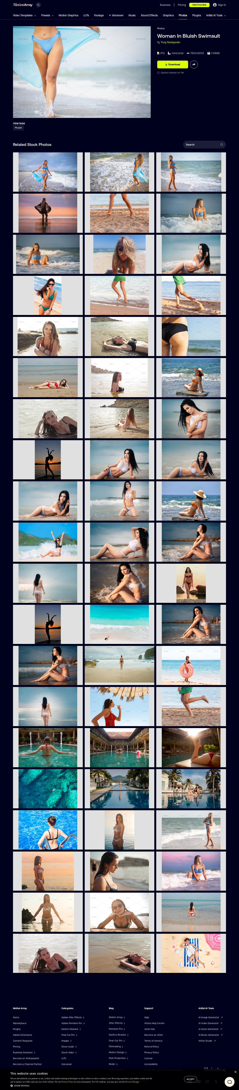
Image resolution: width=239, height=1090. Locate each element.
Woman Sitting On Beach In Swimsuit (36, 269)
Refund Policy (151, 1046)
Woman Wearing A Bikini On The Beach (108, 475)
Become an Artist (153, 1035)
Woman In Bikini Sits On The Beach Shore (181, 557)
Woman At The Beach (99, 351)
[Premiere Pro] (124, 1029)
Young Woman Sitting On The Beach (106, 434)
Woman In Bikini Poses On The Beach (179, 475)
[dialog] (119, 1079)
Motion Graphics (68, 15)
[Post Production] (127, 1058)
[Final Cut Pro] (123, 1041)
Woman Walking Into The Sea (103, 187)
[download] (77, 187)
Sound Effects (149, 15)
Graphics (168, 15)
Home (16, 1017)
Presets (46, 15)
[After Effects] (124, 1023)
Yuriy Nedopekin (170, 42)
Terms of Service (153, 1040)
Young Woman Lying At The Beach (34, 434)
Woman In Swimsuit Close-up (174, 351)
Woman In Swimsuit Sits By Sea (176, 228)
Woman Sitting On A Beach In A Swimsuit (181, 886)
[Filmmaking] (122, 1046)
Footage (99, 15)
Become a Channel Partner (27, 1064)
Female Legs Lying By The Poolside (177, 763)
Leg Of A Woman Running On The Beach (109, 310)
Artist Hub (149, 1029)
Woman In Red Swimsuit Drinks (104, 721)
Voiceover (118, 15)
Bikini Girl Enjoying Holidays (30, 557)
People (18, 127)
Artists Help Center (154, 1023)
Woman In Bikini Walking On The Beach (37, 598)
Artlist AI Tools (214, 15)
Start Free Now (199, 5)
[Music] (116, 1064)
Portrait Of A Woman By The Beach (34, 351)
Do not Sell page (132, 1082)
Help (146, 1017)
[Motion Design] (125, 1052)
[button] (82, 1086)
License (148, 1058)
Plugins (196, 15)
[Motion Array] (124, 1017)
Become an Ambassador (26, 1058)
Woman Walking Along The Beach (34, 187)
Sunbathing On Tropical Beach (103, 639)
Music (132, 15)
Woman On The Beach (28, 392)
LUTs (86, 15)
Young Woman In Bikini (28, 310)
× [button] (235, 1072)
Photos (183, 15)
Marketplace (19, 1023)
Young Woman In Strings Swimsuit (177, 598)
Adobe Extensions (22, 1035)
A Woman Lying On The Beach (175, 968)
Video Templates (23, 15)
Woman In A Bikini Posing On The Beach (180, 269)
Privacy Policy (151, 1052)
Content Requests (22, 1040)
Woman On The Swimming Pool (32, 845)
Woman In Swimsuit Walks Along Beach (180, 187)
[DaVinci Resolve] (127, 1035)
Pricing (16, 1046)
